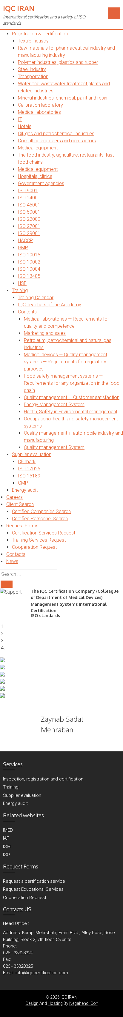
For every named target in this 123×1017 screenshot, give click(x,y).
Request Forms (22, 526)
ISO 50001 (29, 212)
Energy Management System (54, 404)
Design (32, 1003)
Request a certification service (34, 881)
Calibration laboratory (40, 105)
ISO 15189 (29, 476)
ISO (6, 854)
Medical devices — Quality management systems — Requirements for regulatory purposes (65, 362)
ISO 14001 (29, 198)
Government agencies (41, 183)
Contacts (15, 554)
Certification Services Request (43, 533)
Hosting (55, 1003)
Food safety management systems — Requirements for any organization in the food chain (71, 383)
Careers (14, 497)
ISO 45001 (29, 205)
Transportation (33, 76)
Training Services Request (39, 540)
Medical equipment (38, 148)
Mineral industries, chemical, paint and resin (62, 98)
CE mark (27, 461)
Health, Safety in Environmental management (70, 411)
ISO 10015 (29, 255)
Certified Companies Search (41, 511)
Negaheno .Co (83, 1003)
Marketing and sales (45, 333)
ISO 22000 (29, 219)
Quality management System (54, 447)
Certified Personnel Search (40, 518)
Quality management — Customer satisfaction (71, 397)
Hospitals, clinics (35, 176)
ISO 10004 (29, 269)
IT (20, 119)
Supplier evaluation (31, 454)
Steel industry (32, 69)
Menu (114, 13)
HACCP (25, 240)
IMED (8, 830)
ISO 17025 (29, 469)
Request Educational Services (33, 889)
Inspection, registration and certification (43, 779)
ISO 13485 (29, 276)
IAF (6, 838)
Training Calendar (35, 297)
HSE (22, 283)
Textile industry (33, 41)
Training (20, 290)
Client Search (20, 504)
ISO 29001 (29, 233)
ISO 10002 (29, 262)
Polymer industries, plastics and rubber (58, 62)
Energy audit (25, 490)
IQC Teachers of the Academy (49, 305)
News (12, 561)
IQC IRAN (19, 8)
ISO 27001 (29, 226)
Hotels (24, 126)
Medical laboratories (39, 112)
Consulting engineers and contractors (57, 141)
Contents (27, 312)
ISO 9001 (28, 190)
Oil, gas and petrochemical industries (56, 133)
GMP (23, 247)
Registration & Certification (40, 34)
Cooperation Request (34, 547)
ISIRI (7, 846)
